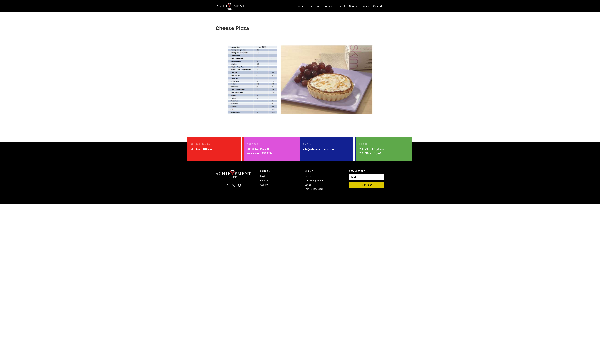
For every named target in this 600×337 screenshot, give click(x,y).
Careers (353, 6)
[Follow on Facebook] (227, 185)
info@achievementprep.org (318, 149)
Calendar (378, 6)
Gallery (264, 184)
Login (263, 176)
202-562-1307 (367, 149)
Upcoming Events (314, 180)
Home (300, 6)
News (365, 6)
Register (264, 180)
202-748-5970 (367, 153)
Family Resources (314, 188)
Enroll (341, 6)
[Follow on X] (233, 185)
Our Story (314, 6)
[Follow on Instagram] (239, 185)
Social (308, 184)
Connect (329, 6)
